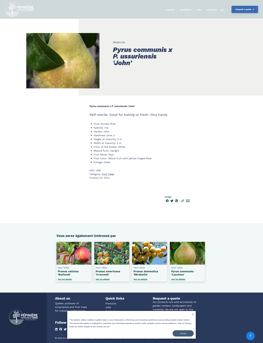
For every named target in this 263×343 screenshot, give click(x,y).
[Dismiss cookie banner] (193, 314)
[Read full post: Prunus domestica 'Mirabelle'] (149, 263)
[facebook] (167, 201)
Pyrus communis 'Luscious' (182, 273)
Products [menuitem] (170, 10)
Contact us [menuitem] (212, 10)
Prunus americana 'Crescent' (108, 273)
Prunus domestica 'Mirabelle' (145, 273)
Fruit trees (108, 174)
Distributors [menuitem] (185, 10)
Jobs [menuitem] (199, 10)
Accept (183, 333)
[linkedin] (176, 201)
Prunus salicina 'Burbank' (68, 273)
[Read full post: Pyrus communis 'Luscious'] (187, 263)
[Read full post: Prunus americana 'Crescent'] (111, 263)
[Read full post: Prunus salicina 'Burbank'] (74, 263)
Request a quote (243, 9)
